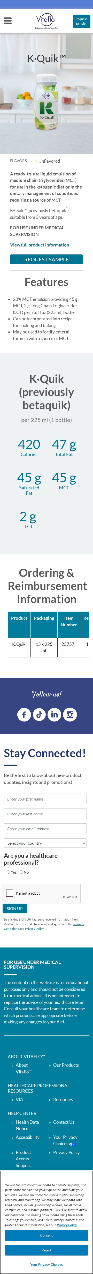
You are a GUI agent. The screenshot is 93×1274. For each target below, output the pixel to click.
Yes (14, 872)
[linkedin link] (54, 715)
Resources (63, 1099)
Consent (46, 1235)
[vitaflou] (46, 21)
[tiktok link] (39, 714)
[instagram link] (70, 715)
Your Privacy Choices (46, 1264)
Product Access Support (23, 1159)
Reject (47, 1250)
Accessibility (28, 1137)
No (26, 872)
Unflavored (49, 161)
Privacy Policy (34, 929)
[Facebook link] (24, 715)
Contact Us (63, 1122)
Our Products (66, 1065)
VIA (19, 1099)
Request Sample (81, 21)
